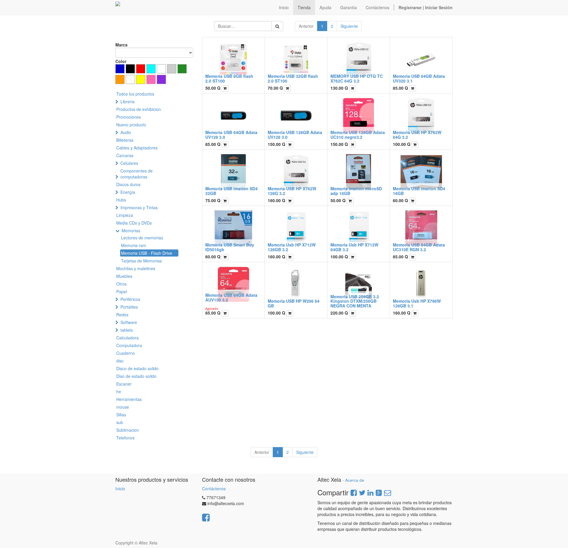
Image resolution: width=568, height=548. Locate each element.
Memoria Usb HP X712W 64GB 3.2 (354, 247)
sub (119, 422)
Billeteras (124, 140)
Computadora (129, 345)
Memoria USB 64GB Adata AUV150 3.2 (231, 297)
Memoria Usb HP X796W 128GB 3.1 (417, 303)
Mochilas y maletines (135, 268)
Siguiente (349, 26)
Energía (127, 192)
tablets (126, 330)
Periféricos (130, 299)
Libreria (127, 101)
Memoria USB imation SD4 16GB (419, 191)
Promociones (128, 117)
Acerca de (354, 480)
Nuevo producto (131, 125)
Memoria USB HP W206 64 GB (294, 303)
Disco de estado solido (137, 368)
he (118, 391)
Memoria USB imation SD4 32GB (231, 191)
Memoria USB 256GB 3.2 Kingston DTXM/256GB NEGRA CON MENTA (354, 301)
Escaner (124, 384)
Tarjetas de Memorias (141, 261)
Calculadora (127, 338)
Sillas (121, 415)
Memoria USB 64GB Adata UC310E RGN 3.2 (419, 247)
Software (128, 322)
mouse (122, 407)
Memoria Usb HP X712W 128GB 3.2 (292, 247)
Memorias (131, 230)
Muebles (124, 276)
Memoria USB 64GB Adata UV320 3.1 (419, 78)
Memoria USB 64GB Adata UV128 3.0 (231, 134)
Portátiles (129, 307)
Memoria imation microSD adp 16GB (356, 191)
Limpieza (124, 215)
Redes (122, 314)
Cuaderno (125, 353)
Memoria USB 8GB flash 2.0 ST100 (229, 78)
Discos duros (128, 184)
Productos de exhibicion (138, 109)
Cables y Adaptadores (137, 148)
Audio (125, 132)
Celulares (129, 163)
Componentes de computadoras (136, 174)
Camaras (124, 155)
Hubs (121, 200)
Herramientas (129, 399)
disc (120, 361)
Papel (121, 291)
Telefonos (125, 438)
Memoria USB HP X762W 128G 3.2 (292, 191)
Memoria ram (133, 245)
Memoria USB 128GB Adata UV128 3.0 (295, 134)
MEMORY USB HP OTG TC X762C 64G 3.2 (356, 78)
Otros (121, 284)
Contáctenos (214, 488)
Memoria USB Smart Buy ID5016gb (229, 247)
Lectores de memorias (142, 238)
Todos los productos (135, 94)
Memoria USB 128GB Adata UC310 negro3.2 (357, 134)
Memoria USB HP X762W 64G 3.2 (417, 134)
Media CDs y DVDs (134, 223)
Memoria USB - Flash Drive (146, 253)
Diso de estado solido (136, 376)
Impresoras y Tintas (139, 207)
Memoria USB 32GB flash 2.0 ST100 (293, 78)
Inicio (120, 488)
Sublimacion (127, 430)
